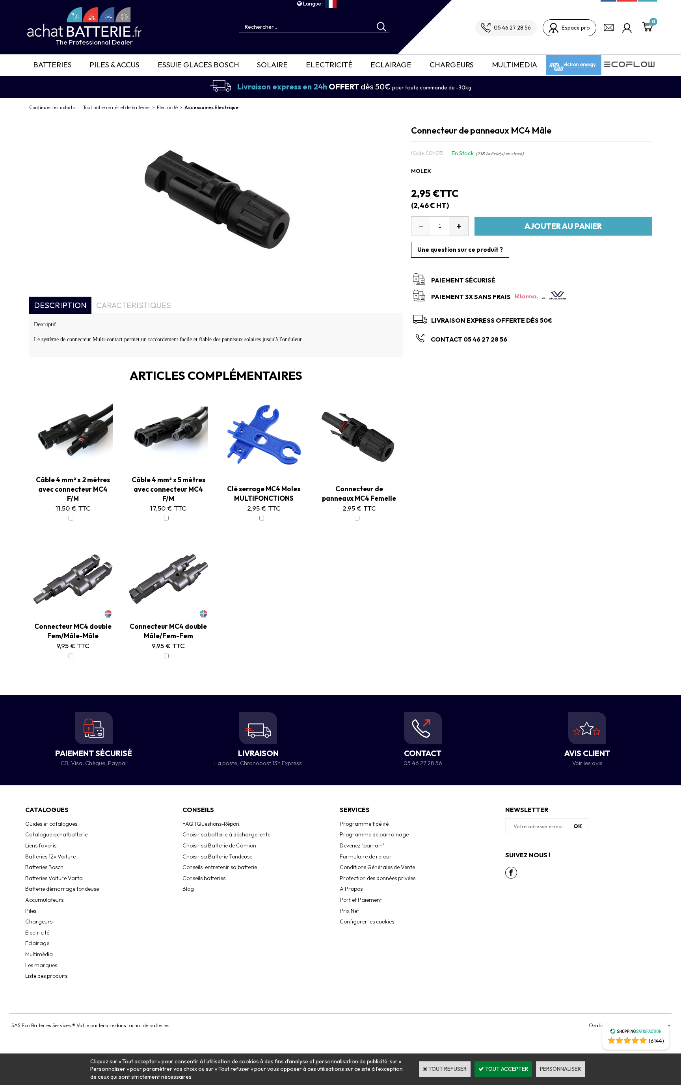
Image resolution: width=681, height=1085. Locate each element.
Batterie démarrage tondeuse (62, 888)
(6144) (656, 1040)
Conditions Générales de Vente (377, 867)
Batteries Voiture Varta (54, 878)
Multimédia (39, 954)
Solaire (272, 64)
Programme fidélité (364, 823)
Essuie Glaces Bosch (198, 64)
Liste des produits (46, 975)
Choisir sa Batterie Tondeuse (217, 856)
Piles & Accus (114, 64)
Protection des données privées (377, 878)
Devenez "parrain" (362, 845)
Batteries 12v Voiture (50, 856)
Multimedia (514, 64)
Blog (188, 888)
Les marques (41, 965)
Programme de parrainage (374, 834)
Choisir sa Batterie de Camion (219, 845)
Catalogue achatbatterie (56, 834)
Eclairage (390, 64)
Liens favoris (40, 845)
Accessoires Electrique (211, 107)
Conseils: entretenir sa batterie (219, 867)
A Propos (351, 888)
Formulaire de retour (366, 856)
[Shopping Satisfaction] (635, 1032)
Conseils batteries (203, 878)
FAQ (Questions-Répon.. (212, 823)
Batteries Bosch (44, 867)
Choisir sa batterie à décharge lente (226, 834)
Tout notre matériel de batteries (116, 107)
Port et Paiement (361, 899)
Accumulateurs (44, 899)
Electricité (329, 64)
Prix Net (349, 910)
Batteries (52, 64)
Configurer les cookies (367, 921)
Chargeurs (452, 64)
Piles (30, 910)
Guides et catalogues (51, 823)
